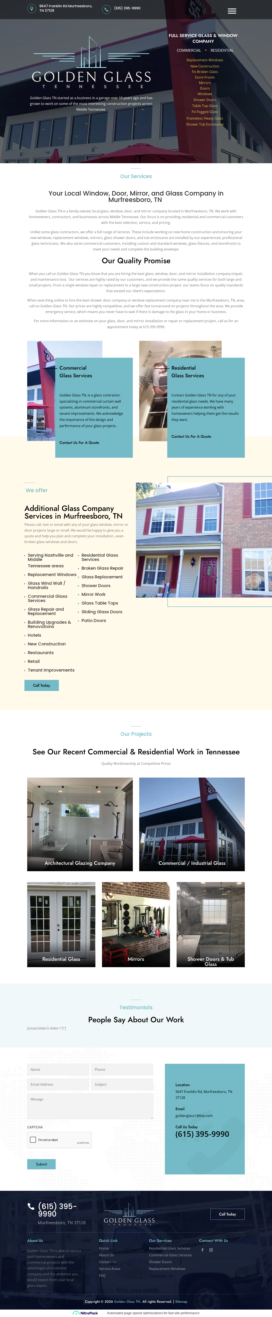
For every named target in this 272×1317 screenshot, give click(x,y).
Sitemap (181, 1301)
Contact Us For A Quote (79, 442)
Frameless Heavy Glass (205, 118)
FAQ (102, 1275)
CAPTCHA (35, 1127)
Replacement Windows (205, 60)
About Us (106, 1255)
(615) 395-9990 (127, 8)
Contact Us (108, 1262)
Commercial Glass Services (170, 1255)
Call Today (41, 685)
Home (104, 1248)
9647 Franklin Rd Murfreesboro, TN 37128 (65, 8)
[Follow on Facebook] (202, 1250)
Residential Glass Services (169, 1248)
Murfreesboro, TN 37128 (62, 1222)
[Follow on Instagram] (211, 1250)
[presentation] (59, 1140)
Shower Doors (204, 99)
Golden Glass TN (127, 1301)
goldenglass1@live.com (194, 1115)
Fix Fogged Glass (205, 111)
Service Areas (109, 1268)
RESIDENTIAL (222, 50)
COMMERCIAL (189, 50)
